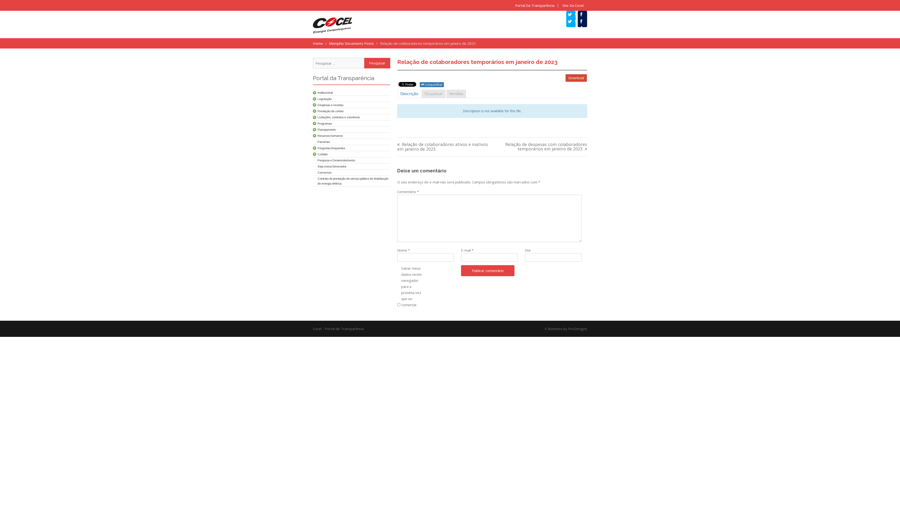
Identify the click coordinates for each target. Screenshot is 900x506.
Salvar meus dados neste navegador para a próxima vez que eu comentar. (411, 286)
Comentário (408, 191)
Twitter (573, 22)
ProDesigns (577, 328)
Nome (403, 250)
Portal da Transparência (534, 5)
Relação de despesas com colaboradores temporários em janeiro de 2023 (546, 147)
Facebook (584, 22)
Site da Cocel (573, 5)
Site (528, 250)
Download (576, 78)
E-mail (467, 250)
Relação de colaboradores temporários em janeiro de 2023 (477, 62)
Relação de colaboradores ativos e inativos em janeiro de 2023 (442, 147)
